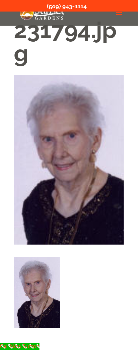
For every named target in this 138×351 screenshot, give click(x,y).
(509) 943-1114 (67, 6)
